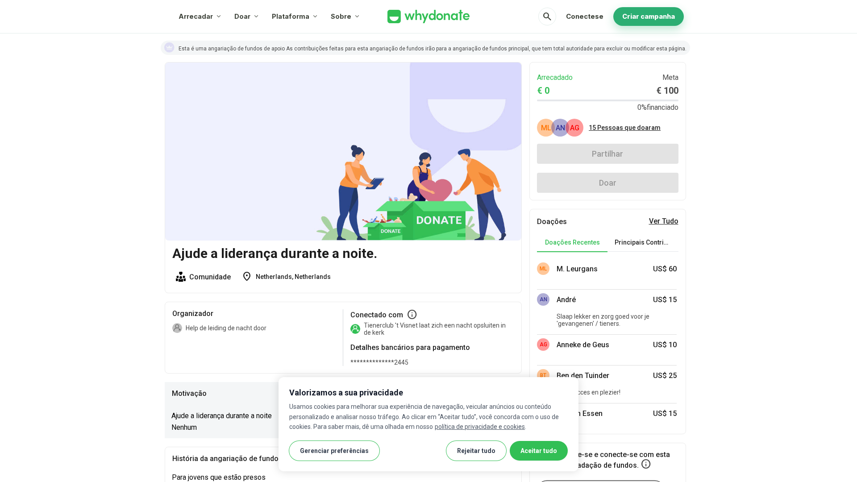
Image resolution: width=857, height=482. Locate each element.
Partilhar (607, 153)
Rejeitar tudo (476, 450)
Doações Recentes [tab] (572, 242)
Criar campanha (648, 16)
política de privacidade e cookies (480, 426)
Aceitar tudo (538, 450)
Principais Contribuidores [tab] (646, 242)
